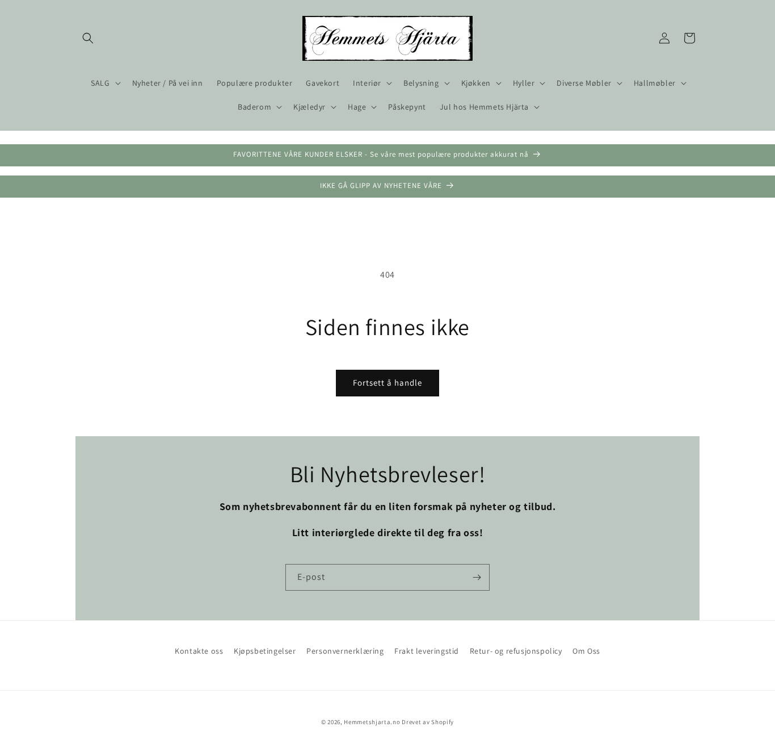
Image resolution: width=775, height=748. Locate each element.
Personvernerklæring (345, 651)
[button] (87, 38)
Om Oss (586, 651)
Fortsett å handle (387, 382)
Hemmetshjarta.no (372, 722)
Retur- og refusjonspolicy (516, 651)
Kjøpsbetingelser (265, 651)
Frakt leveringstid (426, 651)
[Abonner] (476, 577)
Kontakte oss (199, 651)
